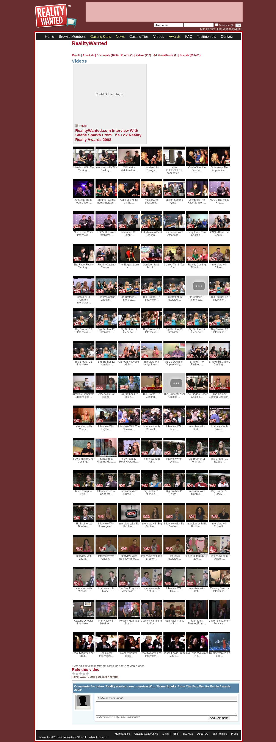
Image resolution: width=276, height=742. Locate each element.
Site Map (188, 733)
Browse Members (72, 36)
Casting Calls (100, 36)
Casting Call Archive (146, 733)
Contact (227, 36)
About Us (202, 733)
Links (165, 733)
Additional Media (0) (165, 55)
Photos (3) (127, 55)
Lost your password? (229, 28)
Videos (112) (143, 55)
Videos (158, 36)
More (84, 125)
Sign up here (207, 28)
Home (49, 36)
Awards (174, 36)
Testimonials (206, 36)
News (120, 36)
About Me (88, 55)
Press (234, 733)
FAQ (188, 36)
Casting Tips (139, 36)
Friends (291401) (190, 55)
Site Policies (219, 733)
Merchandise (122, 733)
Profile (76, 55)
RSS (175, 733)
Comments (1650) (108, 55)
